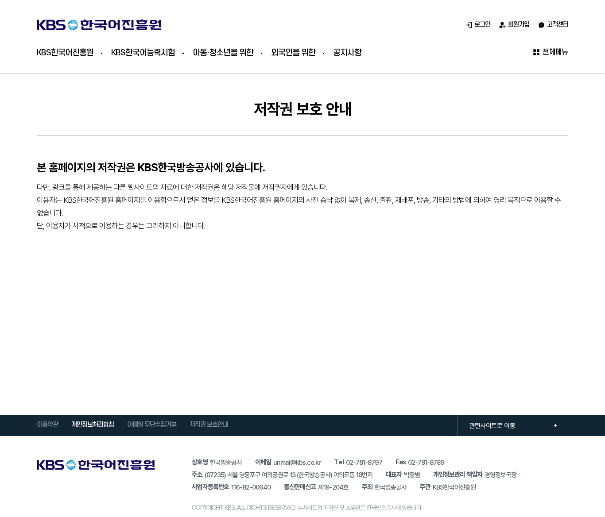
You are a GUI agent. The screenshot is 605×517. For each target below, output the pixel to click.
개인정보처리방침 (92, 424)
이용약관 (47, 424)
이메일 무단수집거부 (151, 424)
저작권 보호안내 (209, 424)
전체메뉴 (555, 52)
